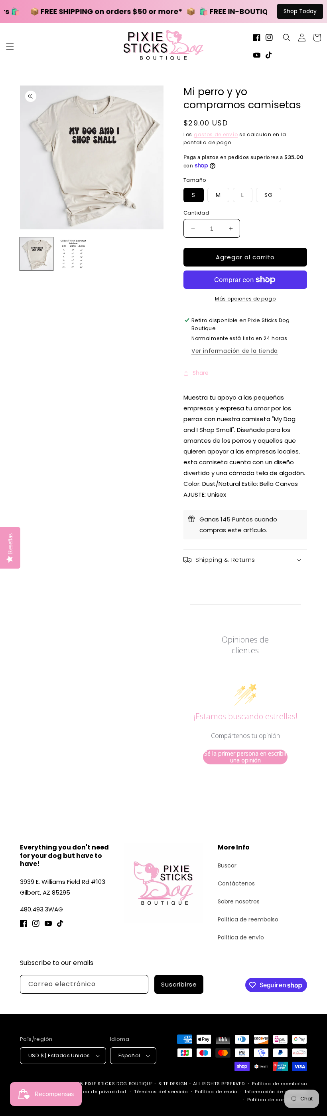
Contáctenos (236, 883)
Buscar (227, 865)
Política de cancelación (277, 1099)
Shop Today (300, 11)
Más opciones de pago (245, 298)
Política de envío (241, 937)
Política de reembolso (248, 919)
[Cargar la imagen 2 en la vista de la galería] (73, 254)
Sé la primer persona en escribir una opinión (245, 757)
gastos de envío (216, 134)
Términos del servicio (161, 1091)
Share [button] (201, 373)
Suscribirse (179, 984)
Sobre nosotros (239, 901)
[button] (10, 46)
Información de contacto (276, 1091)
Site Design (172, 1083)
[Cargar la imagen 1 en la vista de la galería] (36, 254)
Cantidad (196, 213)
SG (268, 195)
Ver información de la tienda (234, 351)
